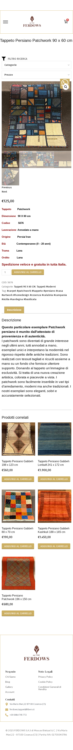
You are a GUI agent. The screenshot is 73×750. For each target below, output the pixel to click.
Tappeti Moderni (46, 286)
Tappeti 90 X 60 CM (24, 286)
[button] (66, 87)
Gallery (9, 686)
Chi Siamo (10, 676)
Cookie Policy (45, 681)
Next (4, 191)
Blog (7, 681)
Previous (7, 187)
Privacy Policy (45, 676)
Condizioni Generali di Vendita (49, 688)
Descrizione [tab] (14, 309)
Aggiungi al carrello (27, 272)
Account (9, 691)
